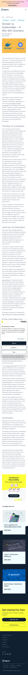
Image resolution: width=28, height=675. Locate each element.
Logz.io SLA (5, 667)
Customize (13, 347)
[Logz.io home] (5, 9)
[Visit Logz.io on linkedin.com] (8, 654)
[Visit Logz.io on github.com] (3, 654)
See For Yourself (14, 495)
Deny (14, 352)
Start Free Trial (14, 619)
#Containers (5, 20)
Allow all (14, 343)
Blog (3, 17)
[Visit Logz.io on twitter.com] (5, 654)
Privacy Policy (6, 665)
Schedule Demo (14, 625)
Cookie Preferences (13, 667)
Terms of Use (12, 665)
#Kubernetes (21, 20)
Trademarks (19, 665)
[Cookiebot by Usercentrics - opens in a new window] (20, 322)
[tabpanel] (14, 3)
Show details (21, 338)
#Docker (13, 20)
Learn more (7, 530)
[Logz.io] (14, 661)
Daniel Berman (8, 34)
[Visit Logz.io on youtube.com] (10, 654)
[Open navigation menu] (26, 10)
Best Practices (9, 17)
